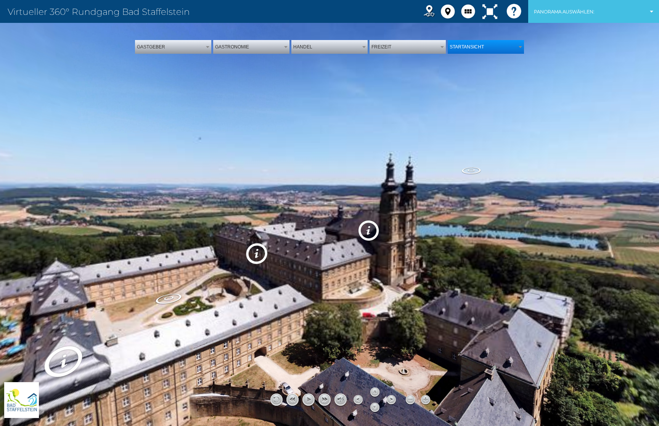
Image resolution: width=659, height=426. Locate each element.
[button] (447, 11)
